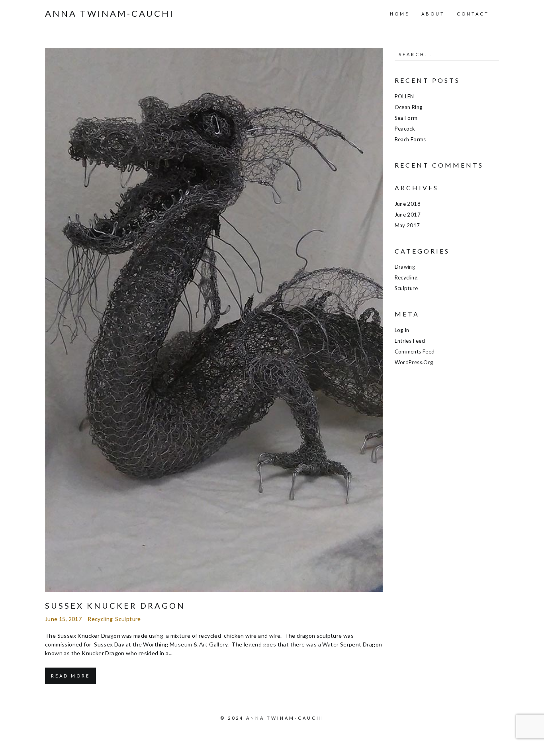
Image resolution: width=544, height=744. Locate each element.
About (433, 13)
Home (399, 13)
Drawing (405, 267)
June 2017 (408, 214)
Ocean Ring (409, 107)
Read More (70, 675)
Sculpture (128, 618)
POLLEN (404, 96)
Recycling (100, 618)
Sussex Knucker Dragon (115, 605)
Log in (402, 330)
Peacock (405, 128)
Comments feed (415, 351)
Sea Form (406, 118)
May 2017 (407, 225)
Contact (473, 13)
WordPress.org (414, 362)
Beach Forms (410, 139)
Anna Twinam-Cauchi (109, 13)
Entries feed (410, 341)
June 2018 (408, 204)
